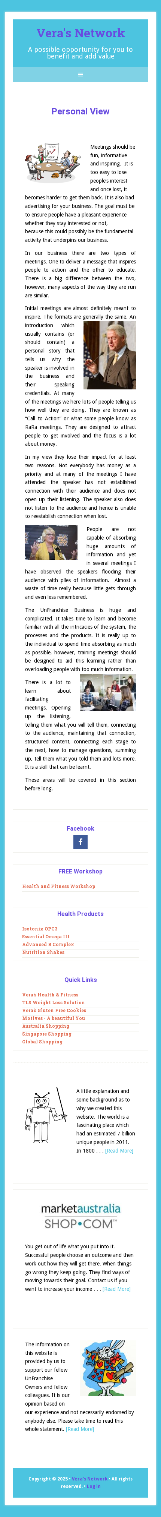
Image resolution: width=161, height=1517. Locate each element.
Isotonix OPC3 (39, 929)
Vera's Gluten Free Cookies (54, 1010)
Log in (94, 1486)
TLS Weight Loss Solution (53, 1002)
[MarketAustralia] (80, 1217)
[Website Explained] (46, 1116)
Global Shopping (42, 1041)
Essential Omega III (46, 936)
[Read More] (119, 1151)
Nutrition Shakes (43, 952)
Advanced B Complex (48, 944)
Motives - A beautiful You (53, 1018)
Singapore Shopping (47, 1034)
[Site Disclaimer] (108, 1369)
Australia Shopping (45, 1026)
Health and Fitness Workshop (58, 886)
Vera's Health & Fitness (50, 995)
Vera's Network (80, 33)
